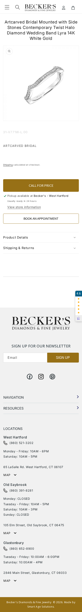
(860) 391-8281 (21, 490)
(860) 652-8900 (21, 548)
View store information (24, 207)
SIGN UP (63, 357)
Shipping (8, 164)
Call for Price (41, 185)
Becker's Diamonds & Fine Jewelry (29, 602)
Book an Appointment (41, 218)
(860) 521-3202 (21, 443)
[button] (7, 7)
